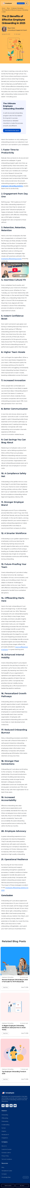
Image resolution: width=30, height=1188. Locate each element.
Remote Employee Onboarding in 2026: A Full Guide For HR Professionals (15, 980)
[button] (26, 3)
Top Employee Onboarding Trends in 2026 (14, 1072)
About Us (4, 1146)
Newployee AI (5, 1134)
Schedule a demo (6, 1152)
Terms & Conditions (7, 1159)
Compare (4, 1174)
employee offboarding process (11, 258)
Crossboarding (5, 1124)
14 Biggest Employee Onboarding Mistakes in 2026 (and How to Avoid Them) (13, 1027)
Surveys (4, 1128)
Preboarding (5, 1121)
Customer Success (6, 1149)
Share (23, 1185)
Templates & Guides (7, 1170)
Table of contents (8, 1185)
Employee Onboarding (7, 977)
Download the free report (12, 130)
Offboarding (5, 1118)
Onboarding (5, 1114)
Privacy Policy (5, 1156)
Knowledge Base (6, 1177)
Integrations (5, 1138)
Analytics (4, 1131)
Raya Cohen (11, 28)
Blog (3, 1167)
